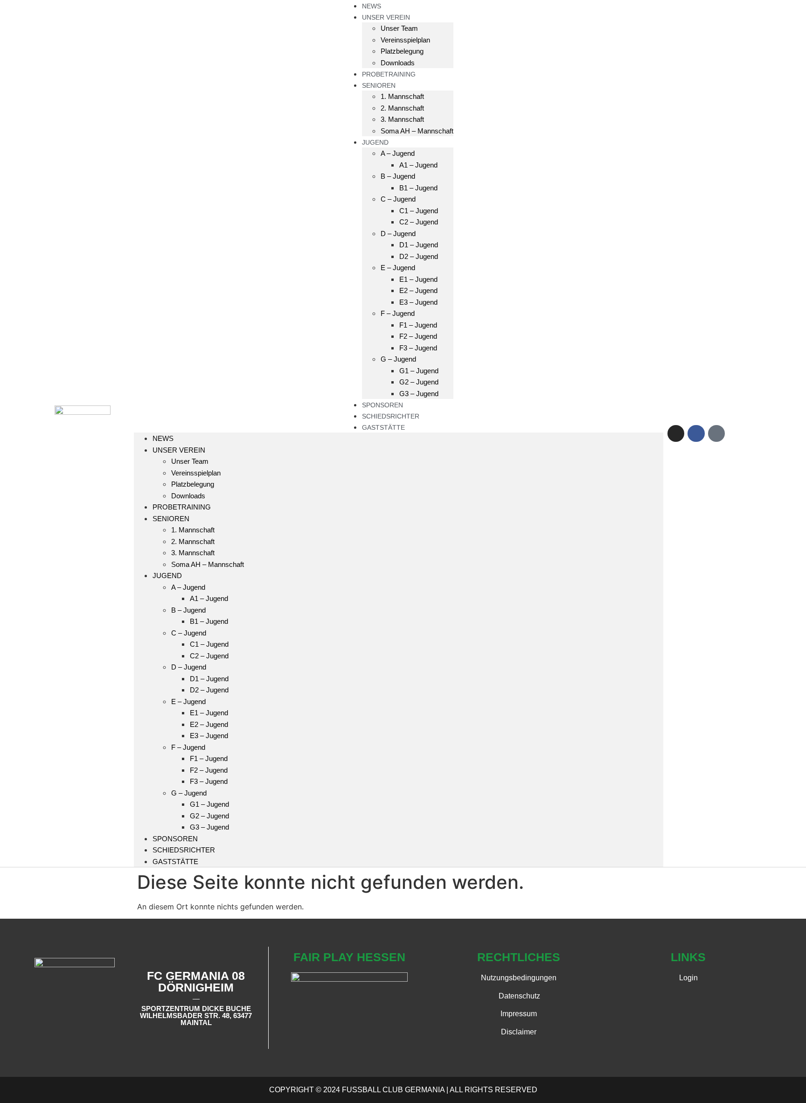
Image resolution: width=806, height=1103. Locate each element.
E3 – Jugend (418, 302)
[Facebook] (696, 433)
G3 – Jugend (418, 394)
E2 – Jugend (418, 290)
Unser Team (399, 28)
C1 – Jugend (418, 211)
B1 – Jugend (418, 188)
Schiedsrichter (184, 850)
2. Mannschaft (402, 108)
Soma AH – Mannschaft (417, 131)
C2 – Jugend (418, 222)
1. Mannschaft (402, 96)
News (163, 438)
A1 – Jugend (418, 165)
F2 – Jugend (418, 336)
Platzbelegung (402, 51)
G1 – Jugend (418, 371)
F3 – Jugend (418, 348)
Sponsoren (175, 839)
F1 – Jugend (418, 325)
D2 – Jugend (418, 256)
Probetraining (182, 507)
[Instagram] (675, 433)
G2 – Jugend (418, 382)
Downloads (188, 496)
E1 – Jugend (418, 279)
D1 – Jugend (418, 245)
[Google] (716, 433)
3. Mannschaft (402, 119)
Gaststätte (383, 427)
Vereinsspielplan (405, 40)
